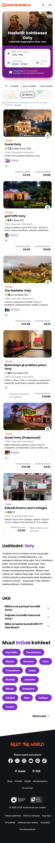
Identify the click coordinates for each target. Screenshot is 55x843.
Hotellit (27, 781)
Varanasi (28, 661)
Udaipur (10, 697)
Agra (26, 697)
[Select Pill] (43, 5)
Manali (10, 688)
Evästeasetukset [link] (27, 829)
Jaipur (32, 670)
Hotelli (8, 504)
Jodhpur (43, 697)
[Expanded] (6, 86)
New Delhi (11, 652)
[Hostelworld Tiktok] (44, 761)
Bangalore (29, 688)
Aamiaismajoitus (40, 781)
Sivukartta (45, 822)
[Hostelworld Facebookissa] (10, 761)
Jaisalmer (29, 679)
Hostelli (9, 141)
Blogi (9, 781)
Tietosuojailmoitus (12, 815)
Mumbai (10, 679)
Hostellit (18, 781)
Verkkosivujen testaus (27, 822)
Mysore (10, 661)
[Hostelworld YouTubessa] (31, 761)
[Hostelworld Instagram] (24, 761)
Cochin (10, 706)
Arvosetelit (10, 822)
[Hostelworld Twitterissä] (17, 761)
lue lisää (17, 105)
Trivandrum (12, 670)
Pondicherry (33, 652)
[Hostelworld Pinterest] (37, 761)
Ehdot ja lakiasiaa (32, 815)
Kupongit (46, 815)
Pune (46, 661)
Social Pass (27, 788)
